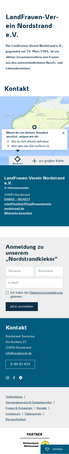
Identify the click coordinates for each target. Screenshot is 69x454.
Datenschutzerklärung (46, 292)
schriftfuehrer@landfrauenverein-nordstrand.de (28, 206)
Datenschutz (33, 414)
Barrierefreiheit (16, 419)
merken (52, 448)
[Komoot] (20, 378)
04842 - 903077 (17, 199)
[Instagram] (7, 378)
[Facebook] (14, 378)
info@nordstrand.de (18, 353)
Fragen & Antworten (19, 408)
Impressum (13, 414)
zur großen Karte (51, 161)
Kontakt (41, 408)
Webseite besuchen (18, 213)
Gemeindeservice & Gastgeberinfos (29, 402)
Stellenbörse (14, 397)
